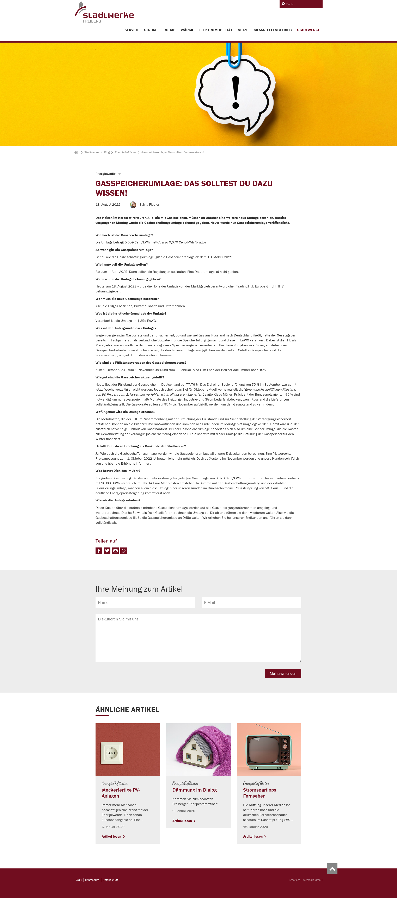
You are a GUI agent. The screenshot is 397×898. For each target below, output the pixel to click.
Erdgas (168, 29)
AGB (78, 880)
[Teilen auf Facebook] (99, 550)
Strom (150, 29)
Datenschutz (110, 880)
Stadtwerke (308, 29)
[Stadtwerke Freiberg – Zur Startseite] (104, 21)
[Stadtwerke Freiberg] (76, 152)
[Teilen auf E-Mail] (115, 550)
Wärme (187, 29)
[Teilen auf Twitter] (107, 550)
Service (132, 29)
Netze (243, 29)
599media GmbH (312, 880)
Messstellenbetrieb (273, 29)
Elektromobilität (215, 29)
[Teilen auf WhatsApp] (123, 550)
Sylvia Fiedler (149, 204)
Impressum (92, 880)
